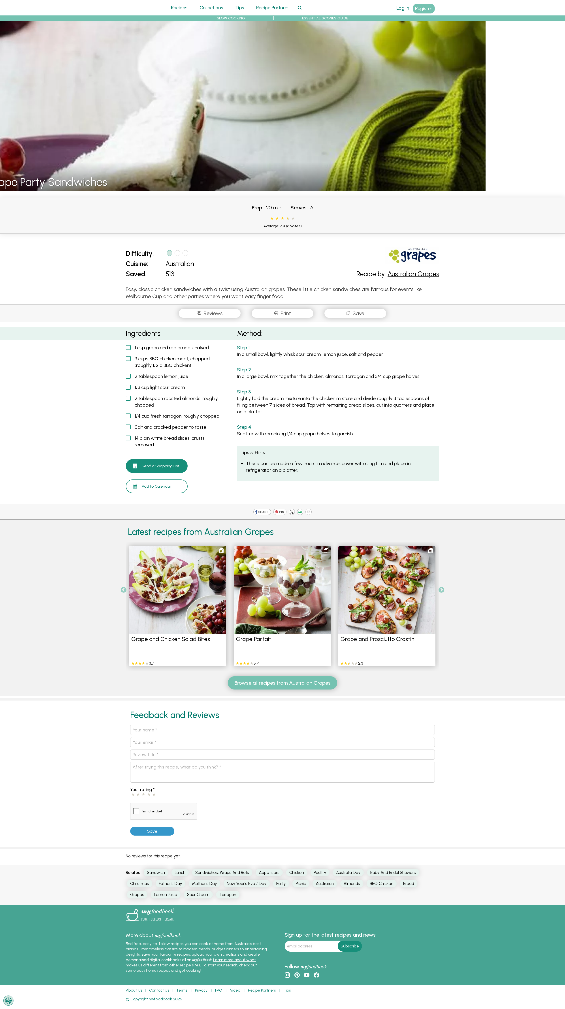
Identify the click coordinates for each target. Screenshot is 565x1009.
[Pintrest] (280, 512)
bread (408, 883)
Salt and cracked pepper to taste (170, 427)
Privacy (201, 990)
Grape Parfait (253, 639)
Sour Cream (198, 894)
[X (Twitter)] (292, 512)
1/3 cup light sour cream (160, 387)
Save (357, 313)
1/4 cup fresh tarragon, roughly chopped (177, 416)
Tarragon (227, 894)
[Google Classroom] (300, 512)
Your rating (142, 789)
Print (285, 313)
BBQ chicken (381, 883)
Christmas (139, 883)
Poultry (320, 872)
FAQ (218, 990)
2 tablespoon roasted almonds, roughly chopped (176, 401)
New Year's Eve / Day (246, 883)
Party (281, 883)
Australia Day (348, 872)
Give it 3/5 (282, 218)
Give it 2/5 (277, 218)
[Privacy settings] (8, 1001)
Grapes (137, 894)
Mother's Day (204, 883)
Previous (123, 590)
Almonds (352, 883)
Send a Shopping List (160, 466)
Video (235, 990)
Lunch (180, 872)
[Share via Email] (308, 512)
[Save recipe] (221, 551)
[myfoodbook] (150, 921)
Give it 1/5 (271, 218)
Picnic (301, 883)
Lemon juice (165, 894)
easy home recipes (153, 970)
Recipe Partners (273, 8)
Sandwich (156, 872)
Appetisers (269, 872)
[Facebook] (262, 512)
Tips (239, 8)
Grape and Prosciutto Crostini (378, 639)
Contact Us (159, 990)
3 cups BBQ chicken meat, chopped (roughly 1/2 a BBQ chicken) (172, 362)
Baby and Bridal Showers (393, 872)
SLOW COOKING (231, 18)
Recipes (179, 8)
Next (441, 590)
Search (299, 8)
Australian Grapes (413, 274)
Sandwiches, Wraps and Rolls (222, 872)
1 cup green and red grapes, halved (172, 348)
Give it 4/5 (287, 218)
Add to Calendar (156, 486)
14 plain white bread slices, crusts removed (170, 441)
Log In (402, 8)
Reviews (212, 313)
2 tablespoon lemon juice (161, 376)
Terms (181, 990)
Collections (211, 8)
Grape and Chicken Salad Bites (170, 639)
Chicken (296, 872)
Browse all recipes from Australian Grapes (282, 683)
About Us (134, 990)
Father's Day (170, 883)
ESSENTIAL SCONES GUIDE (325, 18)
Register (423, 8)
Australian (180, 264)
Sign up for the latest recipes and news (330, 935)
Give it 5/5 (293, 218)
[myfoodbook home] (142, 12)
